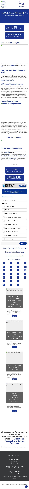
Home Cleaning (4, 157)
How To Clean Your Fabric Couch (14, 368)
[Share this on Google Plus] (24, 164)
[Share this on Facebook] (19, 164)
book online (7, 152)
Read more (14, 316)
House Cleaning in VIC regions (14, 248)
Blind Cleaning (17, 155)
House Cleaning (18, 15)
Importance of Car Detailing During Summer (15, 335)
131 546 (16, 151)
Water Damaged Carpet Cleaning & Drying (14, 397)
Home (6, 15)
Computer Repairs (12, 158)
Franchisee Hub (13, 476)
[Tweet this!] (22, 164)
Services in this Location (14, 252)
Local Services (11, 15)
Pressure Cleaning (20, 157)
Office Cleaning (11, 157)
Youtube (14, 478)
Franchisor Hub (5, 476)
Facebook (19, 476)
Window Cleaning (23, 155)
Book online (13, 65)
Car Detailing (10, 155)
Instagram (24, 476)
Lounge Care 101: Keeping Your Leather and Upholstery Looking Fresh (14, 301)
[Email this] (27, 164)
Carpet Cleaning (4, 155)
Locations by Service (14, 256)
